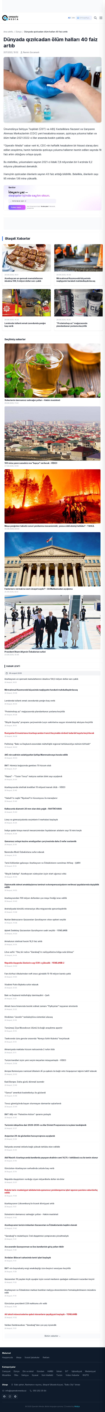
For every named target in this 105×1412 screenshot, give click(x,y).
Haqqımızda (7, 1357)
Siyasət (35, 1375)
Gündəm (40, 1371)
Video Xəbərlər (72, 1375)
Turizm (59, 1375)
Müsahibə (6, 1375)
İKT (66, 1371)
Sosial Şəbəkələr (32, 1357)
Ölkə (16, 1375)
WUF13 (86, 1375)
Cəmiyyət (6, 1371)
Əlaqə (18, 1357)
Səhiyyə (25, 1375)
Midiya (77, 1406)
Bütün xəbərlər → (53, 1336)
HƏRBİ (50, 1371)
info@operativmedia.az (15, 1390)
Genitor (52, 197)
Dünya (18, 31)
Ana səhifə (8, 31)
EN (73, 18)
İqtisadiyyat (77, 1371)
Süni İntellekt (47, 1375)
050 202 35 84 (39, 1390)
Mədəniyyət (90, 1371)
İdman (59, 1371)
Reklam (46, 1357)
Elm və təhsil (28, 1371)
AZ (69, 18)
